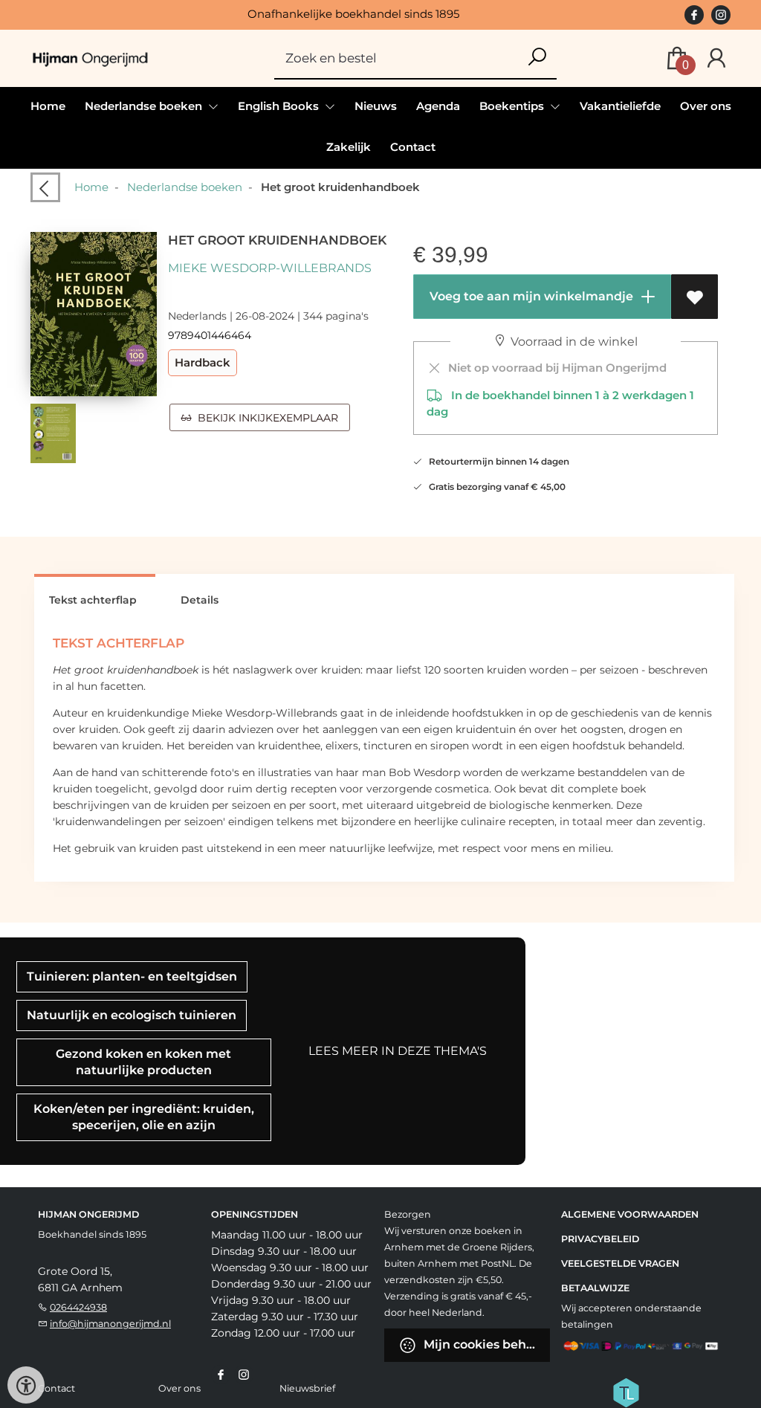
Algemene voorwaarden (630, 1214)
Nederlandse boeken (184, 187)
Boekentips (513, 106)
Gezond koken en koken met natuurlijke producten (143, 1062)
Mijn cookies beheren (485, 1344)
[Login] (716, 58)
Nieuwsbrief (307, 1388)
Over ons (705, 106)
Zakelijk (348, 147)
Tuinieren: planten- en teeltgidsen (132, 976)
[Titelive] (625, 1391)
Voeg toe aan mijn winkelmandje (530, 296)
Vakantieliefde (620, 106)
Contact (412, 147)
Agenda (438, 106)
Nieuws (375, 106)
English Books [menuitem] (280, 106)
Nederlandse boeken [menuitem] (145, 106)
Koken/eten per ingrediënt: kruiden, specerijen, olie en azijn (143, 1117)
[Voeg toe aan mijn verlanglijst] (694, 296)
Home (47, 106)
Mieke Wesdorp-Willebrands (270, 268)
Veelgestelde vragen (620, 1263)
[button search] (536, 57)
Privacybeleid (600, 1238)
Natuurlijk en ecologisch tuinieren (131, 1015)
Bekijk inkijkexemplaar (265, 417)
